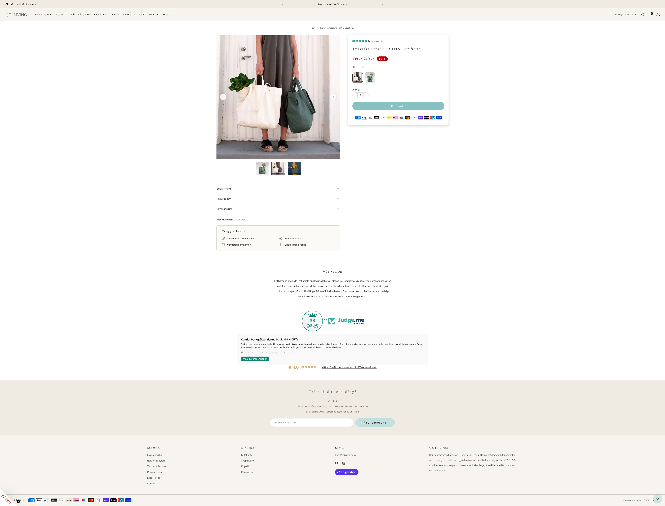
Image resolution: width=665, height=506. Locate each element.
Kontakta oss (248, 472)
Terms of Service (156, 466)
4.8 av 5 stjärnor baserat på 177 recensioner (349, 367)
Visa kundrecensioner (255, 358)
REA (141, 14)
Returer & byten (156, 460)
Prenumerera (375, 422)
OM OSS (153, 14)
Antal (356, 89)
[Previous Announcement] (283, 4)
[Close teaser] (18, 501)
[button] (8, 497)
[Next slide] (333, 97)
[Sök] (643, 14)
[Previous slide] (223, 97)
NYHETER (100, 14)
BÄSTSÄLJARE (80, 14)
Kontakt (151, 483)
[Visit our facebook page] (6, 4)
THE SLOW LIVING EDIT (51, 14)
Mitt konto (246, 454)
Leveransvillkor (155, 454)
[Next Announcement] (382, 4)
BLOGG (167, 14)
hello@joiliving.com (27, 4)
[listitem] (332, 4)
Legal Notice (154, 477)
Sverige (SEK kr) (624, 15)
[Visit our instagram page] (12, 4)
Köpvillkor (246, 466)
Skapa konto (248, 460)
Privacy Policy (154, 472)
